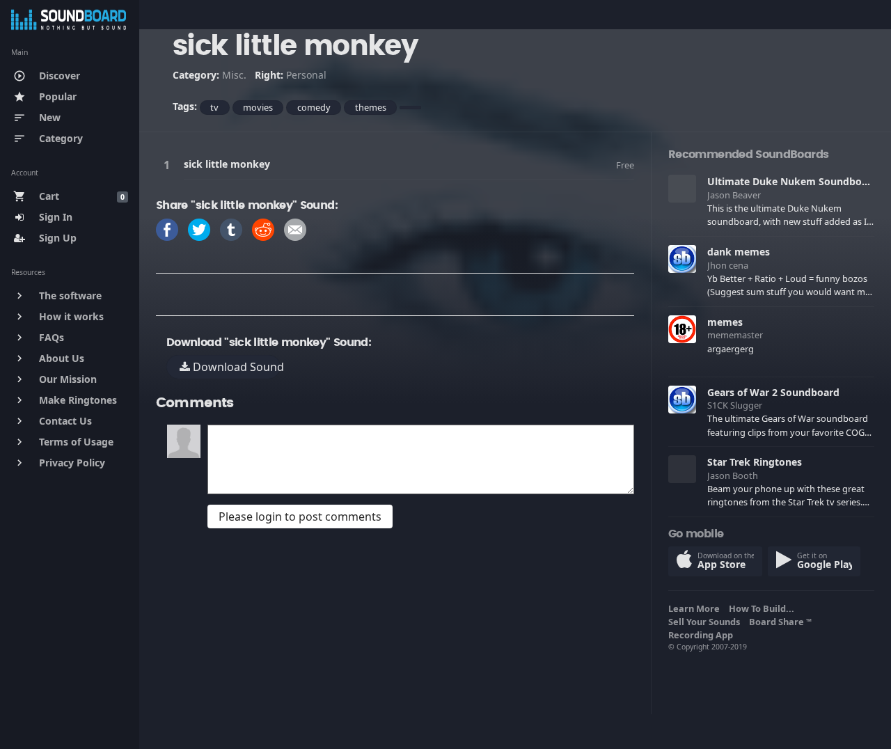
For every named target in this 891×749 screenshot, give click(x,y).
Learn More (696, 608)
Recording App (702, 635)
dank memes (738, 251)
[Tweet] (199, 228)
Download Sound (235, 366)
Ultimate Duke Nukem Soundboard (792, 181)
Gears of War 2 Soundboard (773, 392)
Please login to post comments (300, 516)
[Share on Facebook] (167, 228)
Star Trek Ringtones (754, 461)
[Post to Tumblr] (231, 228)
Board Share (780, 621)
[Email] (295, 228)
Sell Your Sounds (706, 621)
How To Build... (763, 608)
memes (725, 322)
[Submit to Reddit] (263, 228)
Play (169, 164)
